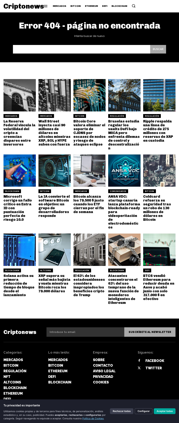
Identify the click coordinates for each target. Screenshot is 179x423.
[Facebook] (139, 361)
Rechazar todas (122, 411)
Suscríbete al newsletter (150, 332)
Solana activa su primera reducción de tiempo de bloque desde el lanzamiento (18, 285)
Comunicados (118, 191)
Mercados (11, 116)
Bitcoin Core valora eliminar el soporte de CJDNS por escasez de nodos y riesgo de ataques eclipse (89, 132)
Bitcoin (79, 116)
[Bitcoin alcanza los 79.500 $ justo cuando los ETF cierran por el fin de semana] (89, 170)
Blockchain (12, 191)
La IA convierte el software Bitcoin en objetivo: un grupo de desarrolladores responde (54, 206)
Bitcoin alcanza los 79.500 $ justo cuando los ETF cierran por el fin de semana (88, 204)
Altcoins (45, 270)
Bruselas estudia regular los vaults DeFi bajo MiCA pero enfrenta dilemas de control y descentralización (124, 134)
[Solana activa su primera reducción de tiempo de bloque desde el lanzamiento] (19, 250)
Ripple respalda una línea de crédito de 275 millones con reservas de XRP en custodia (158, 131)
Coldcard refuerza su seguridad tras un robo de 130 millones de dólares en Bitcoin (157, 208)
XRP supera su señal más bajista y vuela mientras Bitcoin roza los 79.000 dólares (54, 283)
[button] (133, 6)
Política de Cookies (93, 418)
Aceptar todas (165, 411)
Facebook (154, 361)
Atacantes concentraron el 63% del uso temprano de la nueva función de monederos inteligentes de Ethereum (123, 289)
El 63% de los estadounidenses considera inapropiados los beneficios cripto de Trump (89, 285)
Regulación (117, 116)
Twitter (153, 368)
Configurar (144, 411)
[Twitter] (139, 368)
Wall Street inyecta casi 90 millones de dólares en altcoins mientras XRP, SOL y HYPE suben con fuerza (54, 132)
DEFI (147, 270)
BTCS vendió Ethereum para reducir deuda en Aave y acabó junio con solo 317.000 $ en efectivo (158, 287)
